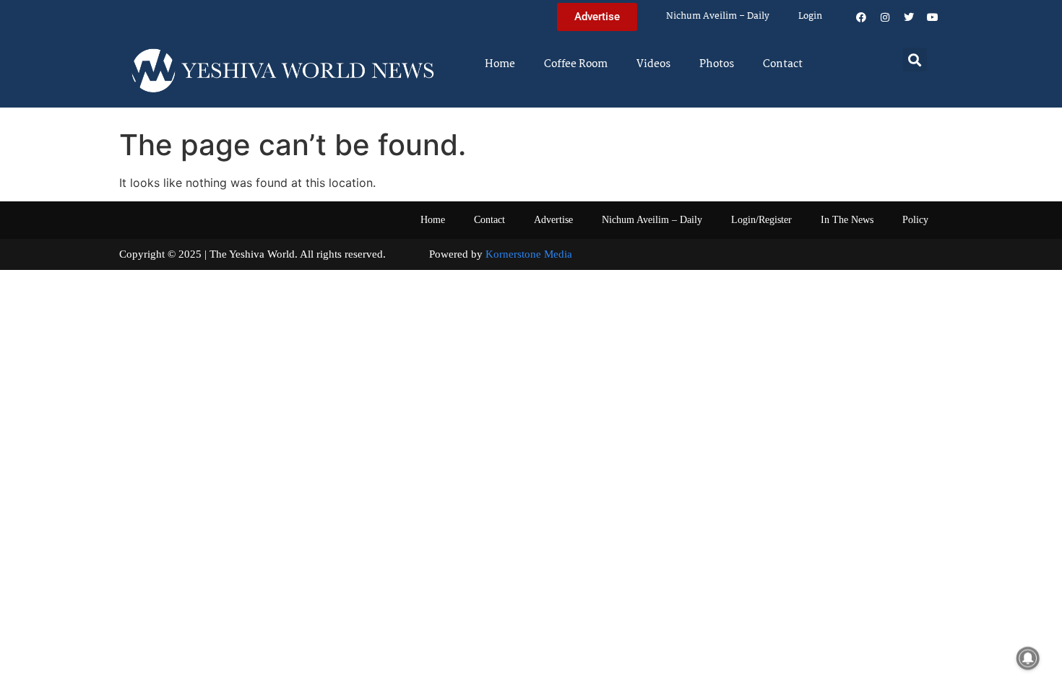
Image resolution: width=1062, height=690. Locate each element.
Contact (783, 64)
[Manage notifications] (1028, 658)
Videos (653, 64)
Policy (915, 219)
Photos (716, 64)
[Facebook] (861, 17)
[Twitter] (909, 17)
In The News (847, 219)
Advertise (553, 219)
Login (810, 16)
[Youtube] (933, 17)
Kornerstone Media (528, 254)
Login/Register (761, 219)
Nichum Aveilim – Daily (717, 16)
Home (500, 64)
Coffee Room (576, 64)
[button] (915, 59)
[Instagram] (885, 17)
